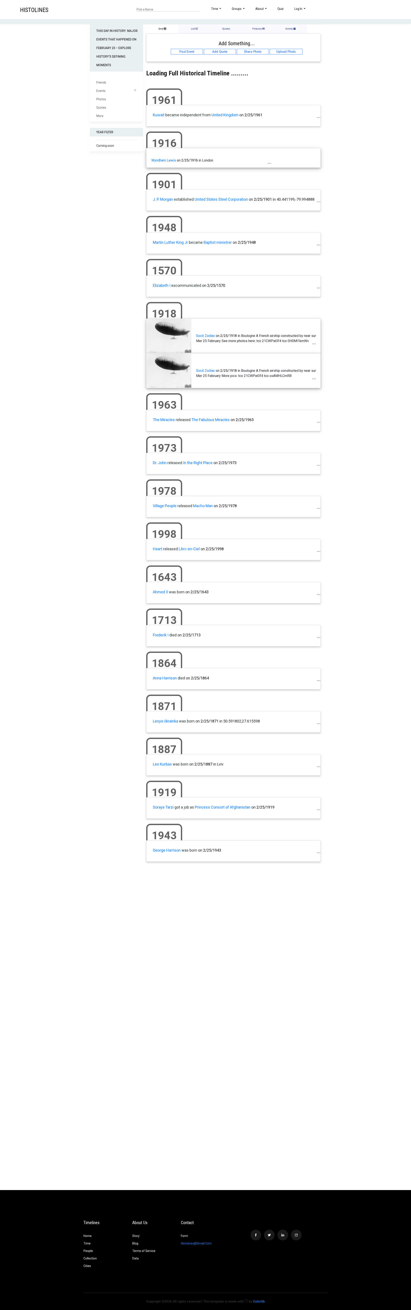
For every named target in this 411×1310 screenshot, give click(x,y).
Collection (90, 1258)
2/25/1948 (247, 242)
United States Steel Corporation (222, 199)
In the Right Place (198, 463)
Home (87, 1236)
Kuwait (158, 115)
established (184, 199)
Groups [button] (237, 8)
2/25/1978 (228, 506)
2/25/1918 (228, 336)
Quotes (101, 107)
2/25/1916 (189, 160)
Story (136, 1236)
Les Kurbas (162, 764)
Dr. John (160, 463)
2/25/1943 (212, 850)
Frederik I (160, 635)
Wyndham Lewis (163, 160)
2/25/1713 (192, 635)
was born (177, 592)
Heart (157, 549)
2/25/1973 (228, 463)
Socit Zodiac (205, 336)
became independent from (188, 115)
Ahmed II (160, 592)
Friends (101, 82)
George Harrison (167, 850)
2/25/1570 (216, 285)
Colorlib (259, 1301)
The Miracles (164, 419)
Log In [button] (298, 8)
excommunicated (186, 285)
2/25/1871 (210, 721)
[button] (390, 9)
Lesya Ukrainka (165, 721)
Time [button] (215, 8)
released (183, 419)
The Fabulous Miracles (210, 419)
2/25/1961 (253, 115)
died (173, 635)
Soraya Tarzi (163, 807)
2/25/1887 (203, 764)
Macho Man (203, 506)
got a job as (184, 807)
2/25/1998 (215, 549)
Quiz (280, 8)
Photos (101, 99)
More (99, 116)
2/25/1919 (265, 807)
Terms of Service (143, 1251)
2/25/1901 (263, 199)
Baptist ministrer (218, 242)
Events (101, 91)
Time (87, 1243)
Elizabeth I (161, 285)
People (88, 1251)
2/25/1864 (200, 678)
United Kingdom (224, 115)
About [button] (259, 8)
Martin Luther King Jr (170, 242)
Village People (165, 506)
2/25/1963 (245, 419)
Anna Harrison (165, 678)
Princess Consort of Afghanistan (222, 807)
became (196, 242)
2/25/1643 (199, 592)
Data (135, 1258)
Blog (135, 1243)
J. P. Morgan (163, 199)
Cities (87, 1266)
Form (184, 1236)
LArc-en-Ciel (189, 549)
